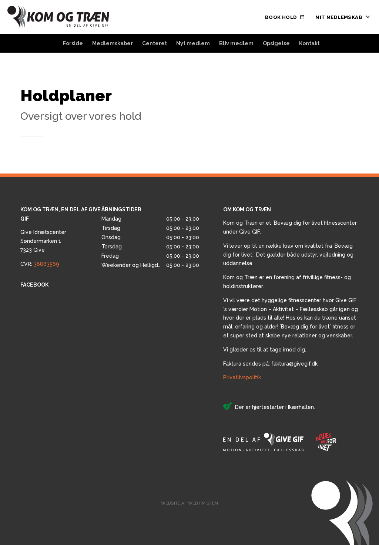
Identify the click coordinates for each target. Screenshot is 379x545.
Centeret (154, 43)
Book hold (281, 17)
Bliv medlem (236, 43)
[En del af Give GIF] (263, 442)
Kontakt (309, 43)
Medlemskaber (112, 43)
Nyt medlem (193, 43)
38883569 (46, 264)
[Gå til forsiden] (58, 17)
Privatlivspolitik (242, 377)
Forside (73, 43)
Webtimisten (203, 503)
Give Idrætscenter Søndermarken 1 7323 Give (43, 241)
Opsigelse (276, 43)
